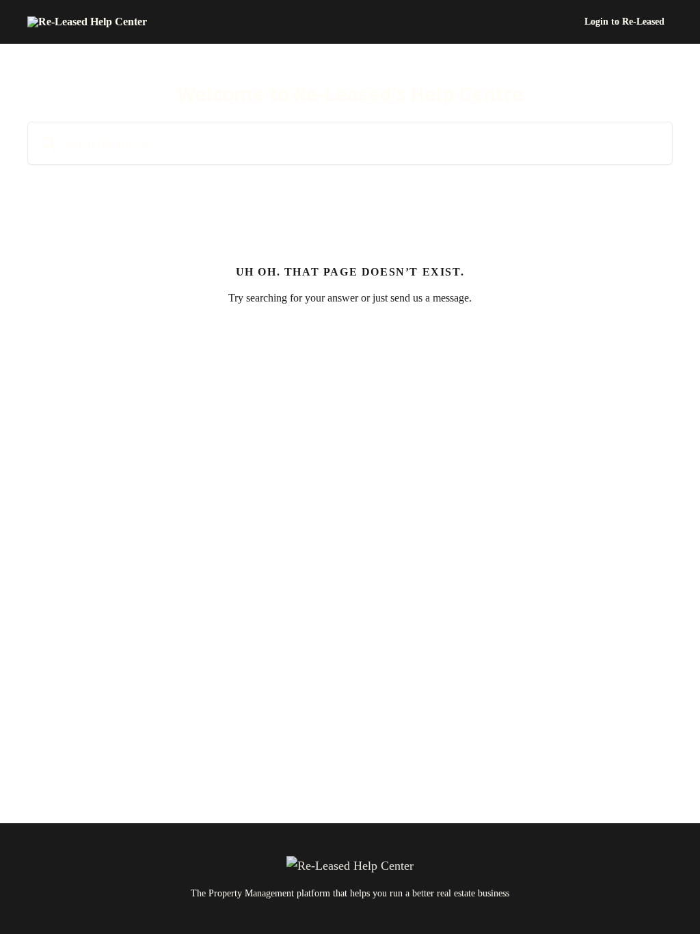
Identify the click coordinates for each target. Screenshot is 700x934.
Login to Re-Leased (624, 22)
